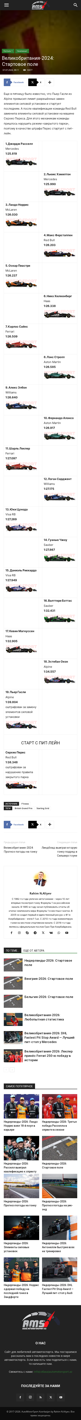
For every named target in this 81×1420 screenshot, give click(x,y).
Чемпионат (22, 51)
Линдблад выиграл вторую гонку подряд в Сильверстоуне (59, 851)
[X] (44, 933)
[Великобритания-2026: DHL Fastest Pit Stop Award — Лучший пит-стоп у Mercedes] (13, 1037)
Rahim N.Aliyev (40, 893)
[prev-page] (6, 1069)
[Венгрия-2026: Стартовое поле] (13, 983)
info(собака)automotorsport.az (53, 1371)
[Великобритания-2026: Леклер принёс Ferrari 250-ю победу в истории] (13, 1055)
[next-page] (12, 1069)
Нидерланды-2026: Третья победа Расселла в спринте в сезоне (59, 1125)
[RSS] (40, 1397)
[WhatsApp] (60, 933)
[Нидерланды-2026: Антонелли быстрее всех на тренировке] (59, 1228)
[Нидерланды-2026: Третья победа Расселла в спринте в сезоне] (59, 1106)
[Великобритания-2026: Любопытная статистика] (13, 1019)
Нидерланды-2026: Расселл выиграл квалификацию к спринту (20, 1167)
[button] (6, 5)
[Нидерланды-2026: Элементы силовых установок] (21, 1228)
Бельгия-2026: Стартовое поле (48, 997)
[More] (50, 82)
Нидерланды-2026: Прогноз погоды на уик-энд (57, 1205)
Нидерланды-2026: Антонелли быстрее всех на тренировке (58, 1247)
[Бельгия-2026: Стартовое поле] (13, 1001)
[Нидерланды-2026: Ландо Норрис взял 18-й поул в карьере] (21, 1106)
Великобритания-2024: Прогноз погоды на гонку (20, 849)
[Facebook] (13, 933)
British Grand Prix (23, 808)
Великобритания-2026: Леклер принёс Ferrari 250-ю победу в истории (48, 1055)
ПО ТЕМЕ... (12, 950)
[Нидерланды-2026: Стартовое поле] (13, 964)
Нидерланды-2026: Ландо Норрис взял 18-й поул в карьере (21, 1125)
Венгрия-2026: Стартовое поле (48, 979)
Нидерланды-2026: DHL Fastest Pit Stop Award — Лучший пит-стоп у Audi (57, 1289)
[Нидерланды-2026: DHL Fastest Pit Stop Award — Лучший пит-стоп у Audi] (59, 1269)
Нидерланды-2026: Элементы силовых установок (16, 1247)
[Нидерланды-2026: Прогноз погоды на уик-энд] (59, 1186)
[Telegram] (37, 933)
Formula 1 (8, 51)
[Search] (75, 5)
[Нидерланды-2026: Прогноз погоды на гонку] (21, 1186)
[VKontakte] (52, 933)
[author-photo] (40, 888)
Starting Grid (43, 808)
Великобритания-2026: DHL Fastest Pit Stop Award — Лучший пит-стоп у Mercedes (49, 1037)
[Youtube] (68, 933)
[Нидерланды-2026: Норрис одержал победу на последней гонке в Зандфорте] (21, 1269)
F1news (25, 803)
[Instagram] (21, 933)
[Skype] (29, 933)
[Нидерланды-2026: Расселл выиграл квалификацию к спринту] (21, 1148)
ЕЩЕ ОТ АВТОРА (34, 950)
